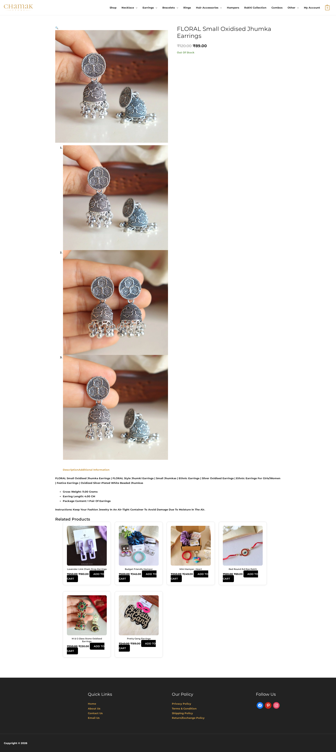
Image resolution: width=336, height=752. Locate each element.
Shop (113, 7)
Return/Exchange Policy (188, 717)
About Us (94, 708)
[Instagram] (276, 705)
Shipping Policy (182, 713)
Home (92, 703)
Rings (187, 7)
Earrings (148, 7)
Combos (277, 7)
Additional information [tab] (94, 469)
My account (312, 7)
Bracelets (168, 7)
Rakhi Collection (255, 7)
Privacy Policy (181, 703)
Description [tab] (71, 469)
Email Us (94, 717)
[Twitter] (268, 705)
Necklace (128, 7)
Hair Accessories (207, 7)
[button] (56, 27)
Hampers (233, 7)
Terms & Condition (184, 708)
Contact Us (95, 713)
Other (291, 7)
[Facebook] (260, 705)
